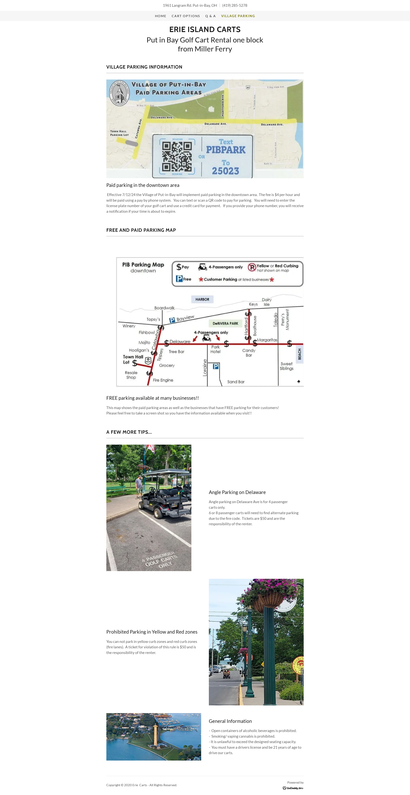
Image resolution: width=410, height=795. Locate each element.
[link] (205, 30)
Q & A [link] (210, 16)
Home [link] (161, 16)
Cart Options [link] (186, 16)
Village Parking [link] (238, 16)
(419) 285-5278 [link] (234, 5)
